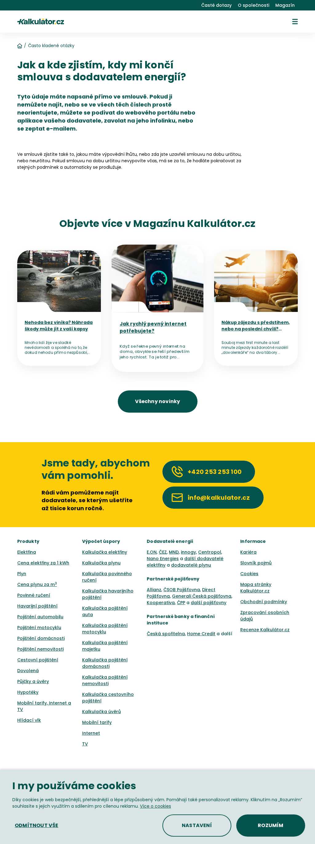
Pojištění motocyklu (39, 627)
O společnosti (253, 5)
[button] (295, 21)
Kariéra (248, 552)
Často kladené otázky (51, 45)
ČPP (181, 603)
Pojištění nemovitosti (40, 649)
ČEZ (163, 552)
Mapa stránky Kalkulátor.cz (255, 587)
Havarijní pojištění (37, 606)
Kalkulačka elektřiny (104, 552)
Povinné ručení (33, 595)
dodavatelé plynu (191, 565)
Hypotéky (27, 692)
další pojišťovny (208, 603)
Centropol (209, 552)
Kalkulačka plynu (101, 563)
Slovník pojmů (256, 563)
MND (174, 552)
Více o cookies (155, 806)
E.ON (152, 552)
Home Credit (201, 634)
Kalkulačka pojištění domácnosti (105, 663)
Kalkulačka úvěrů (101, 712)
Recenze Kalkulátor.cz (264, 630)
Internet (91, 733)
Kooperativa (161, 603)
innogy (188, 552)
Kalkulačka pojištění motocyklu (105, 628)
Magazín (285, 5)
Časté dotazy (216, 5)
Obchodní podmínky (263, 602)
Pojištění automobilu (40, 617)
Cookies (249, 574)
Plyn (21, 574)
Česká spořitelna (166, 634)
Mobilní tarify (97, 722)
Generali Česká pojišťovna (201, 596)
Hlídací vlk (29, 720)
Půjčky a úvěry (33, 681)
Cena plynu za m (37, 584)
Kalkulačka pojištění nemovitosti (105, 680)
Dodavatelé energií (170, 541)
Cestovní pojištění (37, 660)
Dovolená (28, 671)
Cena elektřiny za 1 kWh (43, 563)
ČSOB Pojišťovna (181, 590)
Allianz (154, 590)
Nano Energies (163, 558)
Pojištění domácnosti (41, 638)
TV (85, 744)
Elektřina (26, 552)
